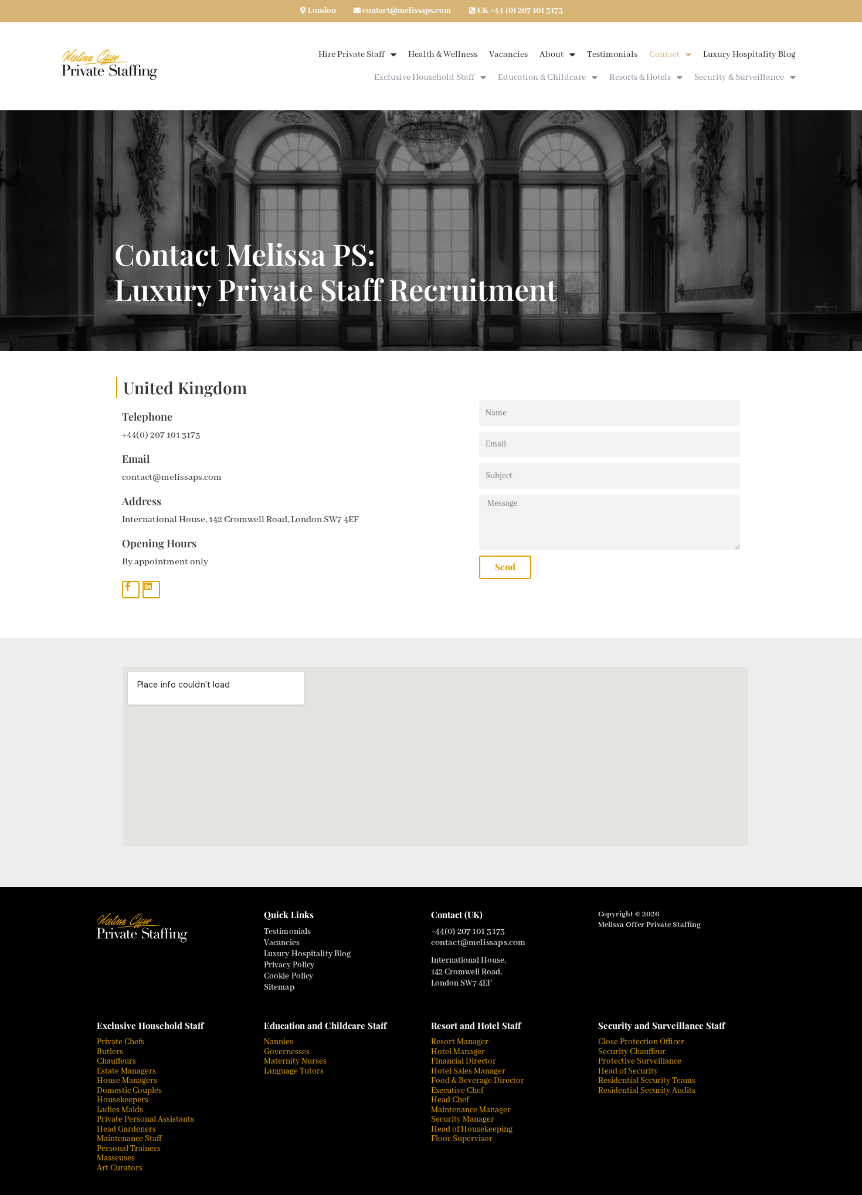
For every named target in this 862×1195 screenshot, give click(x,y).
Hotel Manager (458, 1052)
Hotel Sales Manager (468, 1071)
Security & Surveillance (739, 77)
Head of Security (628, 1071)
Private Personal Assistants (145, 1119)
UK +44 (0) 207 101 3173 (520, 11)
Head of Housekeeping (472, 1129)
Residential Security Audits (646, 1090)
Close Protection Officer (641, 1042)
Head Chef (450, 1100)
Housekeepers (122, 1100)
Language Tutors (294, 1071)
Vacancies (508, 54)
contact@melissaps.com (406, 11)
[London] (302, 10)
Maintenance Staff (129, 1138)
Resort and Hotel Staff (476, 1025)
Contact (664, 54)
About (551, 54)
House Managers (127, 1080)
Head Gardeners (126, 1129)
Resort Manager (459, 1042)
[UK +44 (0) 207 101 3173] (472, 10)
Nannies (278, 1042)
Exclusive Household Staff (424, 77)
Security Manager (462, 1119)
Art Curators (119, 1168)
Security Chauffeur (632, 1052)
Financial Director (463, 1061)
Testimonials (612, 54)
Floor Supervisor (462, 1138)
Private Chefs (120, 1042)
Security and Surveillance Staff (661, 1025)
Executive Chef (457, 1090)
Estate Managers (126, 1071)
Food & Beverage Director (477, 1080)
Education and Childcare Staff (325, 1025)
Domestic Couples (129, 1090)
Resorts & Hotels (640, 77)
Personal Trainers (129, 1148)
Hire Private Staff (351, 54)
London (322, 11)
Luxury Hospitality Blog (749, 54)
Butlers (110, 1052)
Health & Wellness (442, 54)
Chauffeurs (116, 1061)
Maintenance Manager (471, 1110)
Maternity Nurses (295, 1061)
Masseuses (117, 1158)
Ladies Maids (120, 1110)
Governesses (287, 1052)
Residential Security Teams (646, 1080)
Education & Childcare (542, 77)
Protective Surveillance (639, 1061)
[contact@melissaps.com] (357, 10)
